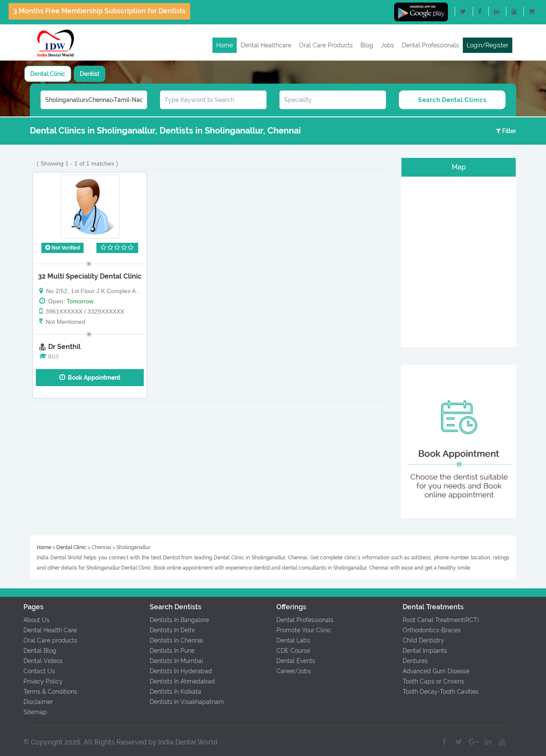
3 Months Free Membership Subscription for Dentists (99, 11)
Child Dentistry (423, 640)
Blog (366, 45)
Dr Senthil (64, 347)
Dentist (89, 73)
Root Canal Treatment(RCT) (441, 619)
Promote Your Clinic (303, 630)
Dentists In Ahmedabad (182, 681)
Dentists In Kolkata (175, 691)
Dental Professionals (430, 45)
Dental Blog (39, 650)
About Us (36, 619)
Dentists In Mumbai (176, 660)
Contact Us (39, 671)
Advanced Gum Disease (436, 671)
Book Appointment (92, 377)
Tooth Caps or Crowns (433, 681)
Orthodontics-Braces (432, 630)
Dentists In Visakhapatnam (187, 701)
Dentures (415, 660)
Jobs (387, 45)
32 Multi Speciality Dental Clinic (90, 276)
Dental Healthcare (266, 45)
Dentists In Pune (172, 650)
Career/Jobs (293, 671)
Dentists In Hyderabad (181, 671)
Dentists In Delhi (172, 630)
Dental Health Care (50, 630)
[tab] (47, 74)
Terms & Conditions (50, 691)
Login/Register (487, 45)
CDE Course (293, 650)
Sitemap (35, 712)
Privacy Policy (43, 681)
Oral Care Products (326, 45)
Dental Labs (293, 640)
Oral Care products (50, 640)
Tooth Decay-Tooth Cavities (441, 691)
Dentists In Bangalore (179, 619)
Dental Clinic (47, 73)
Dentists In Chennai (176, 640)
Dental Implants (425, 650)
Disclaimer (38, 701)
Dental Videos (43, 660)
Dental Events (295, 660)
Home (224, 45)
